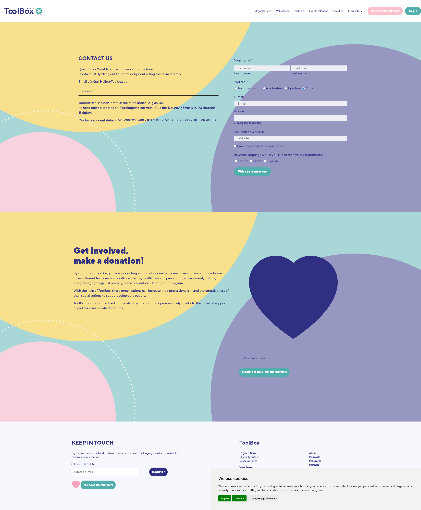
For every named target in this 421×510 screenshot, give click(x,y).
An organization (249, 88)
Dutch (257, 161)
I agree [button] (225, 498)
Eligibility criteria (249, 457)
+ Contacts (88, 91)
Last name (299, 73)
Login (413, 11)
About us (338, 11)
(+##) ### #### (248, 123)
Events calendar (318, 11)
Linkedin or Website (249, 132)
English (272, 161)
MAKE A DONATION (385, 11)
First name (242, 73)
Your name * (243, 60)
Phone (239, 111)
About (313, 453)
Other (310, 88)
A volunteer (274, 88)
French (242, 161)
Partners (299, 11)
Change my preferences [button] (263, 498)
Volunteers (282, 11)
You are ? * (242, 82)
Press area (315, 461)
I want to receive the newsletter (260, 146)
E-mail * (240, 97)
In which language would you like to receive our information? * (280, 155)
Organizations (263, 11)
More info (353, 11)
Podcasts (314, 457)
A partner (294, 88)
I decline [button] (239, 498)
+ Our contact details (255, 358)
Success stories (248, 461)
